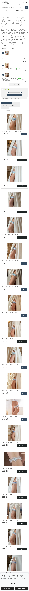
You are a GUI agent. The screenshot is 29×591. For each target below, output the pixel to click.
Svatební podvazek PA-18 (12, 68)
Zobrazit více (14, 84)
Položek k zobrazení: (14, 94)
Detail (23, 134)
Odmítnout (7, 588)
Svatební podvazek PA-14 (12, 78)
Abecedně (5, 108)
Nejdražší (5, 105)
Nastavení (14, 584)
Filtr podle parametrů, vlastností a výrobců (13, 98)
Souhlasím (21, 588)
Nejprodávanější (15, 105)
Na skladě (6, 89)
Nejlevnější (16, 103)
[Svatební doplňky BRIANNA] (5, 2)
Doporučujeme (6, 103)
